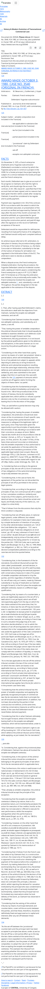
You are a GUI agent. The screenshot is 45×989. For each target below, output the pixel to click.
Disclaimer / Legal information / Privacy (16, 983)
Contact (17, 980)
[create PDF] (40, 48)
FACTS (22, 71)
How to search (7, 980)
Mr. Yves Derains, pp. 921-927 (15, 109)
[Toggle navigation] (16, 3)
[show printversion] (35, 48)
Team (24, 980)
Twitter (36, 983)
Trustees (30, 980)
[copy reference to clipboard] (30, 48)
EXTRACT (27, 71)
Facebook (5, 985)
